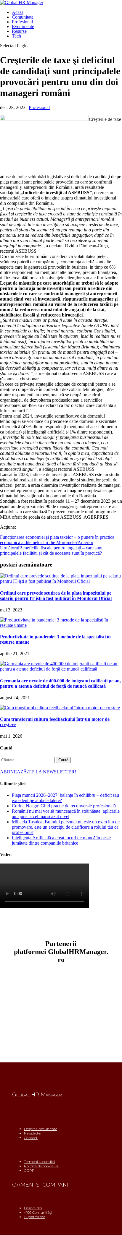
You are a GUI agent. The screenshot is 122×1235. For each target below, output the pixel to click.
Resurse (19, 31)
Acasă (17, 12)
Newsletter (33, 1133)
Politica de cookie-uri (42, 1166)
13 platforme (34, 1217)
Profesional (22, 21)
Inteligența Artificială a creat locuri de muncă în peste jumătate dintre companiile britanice (61, 840)
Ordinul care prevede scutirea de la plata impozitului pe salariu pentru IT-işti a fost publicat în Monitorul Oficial (56, 595)
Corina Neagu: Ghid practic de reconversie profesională (64, 805)
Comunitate (22, 17)
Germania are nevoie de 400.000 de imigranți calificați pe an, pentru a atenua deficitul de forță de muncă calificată (60, 683)
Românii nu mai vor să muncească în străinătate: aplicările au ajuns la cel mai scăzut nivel (66, 814)
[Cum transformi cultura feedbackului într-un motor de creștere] (60, 707)
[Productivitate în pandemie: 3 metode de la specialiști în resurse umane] (61, 625)
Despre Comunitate (40, 1129)
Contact (31, 1137)
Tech (16, 35)
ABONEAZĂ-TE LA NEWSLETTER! (38, 771)
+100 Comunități (38, 1212)
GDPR (29, 1170)
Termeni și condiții (39, 1161)
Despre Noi (33, 1208)
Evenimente (23, 26)
